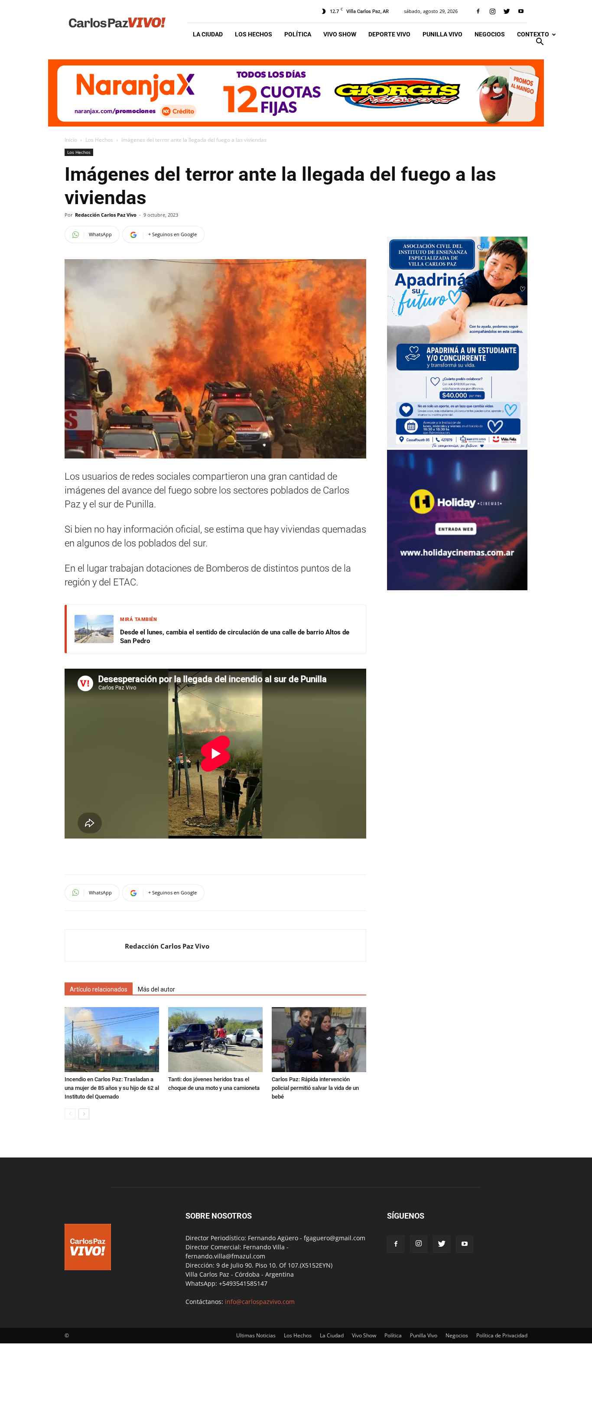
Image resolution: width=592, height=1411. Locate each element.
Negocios (490, 34)
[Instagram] (492, 11)
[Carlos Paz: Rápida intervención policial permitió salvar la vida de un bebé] (319, 1039)
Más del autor (156, 989)
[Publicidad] (296, 93)
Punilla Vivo (442, 34)
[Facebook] (478, 11)
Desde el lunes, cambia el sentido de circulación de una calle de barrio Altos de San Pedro (234, 636)
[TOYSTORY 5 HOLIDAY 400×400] (457, 588)
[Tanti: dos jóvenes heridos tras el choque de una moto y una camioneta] (215, 1039)
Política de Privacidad (501, 1335)
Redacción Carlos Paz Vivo (106, 214)
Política (297, 34)
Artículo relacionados (98, 989)
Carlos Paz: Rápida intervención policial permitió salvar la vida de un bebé (315, 1088)
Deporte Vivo (389, 34)
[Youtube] (520, 11)
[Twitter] (506, 11)
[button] (539, 43)
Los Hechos (253, 34)
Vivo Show (339, 34)
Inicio (71, 139)
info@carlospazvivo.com (260, 1301)
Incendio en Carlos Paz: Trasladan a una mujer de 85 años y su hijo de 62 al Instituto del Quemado (112, 1088)
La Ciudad (208, 34)
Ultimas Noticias (256, 1335)
